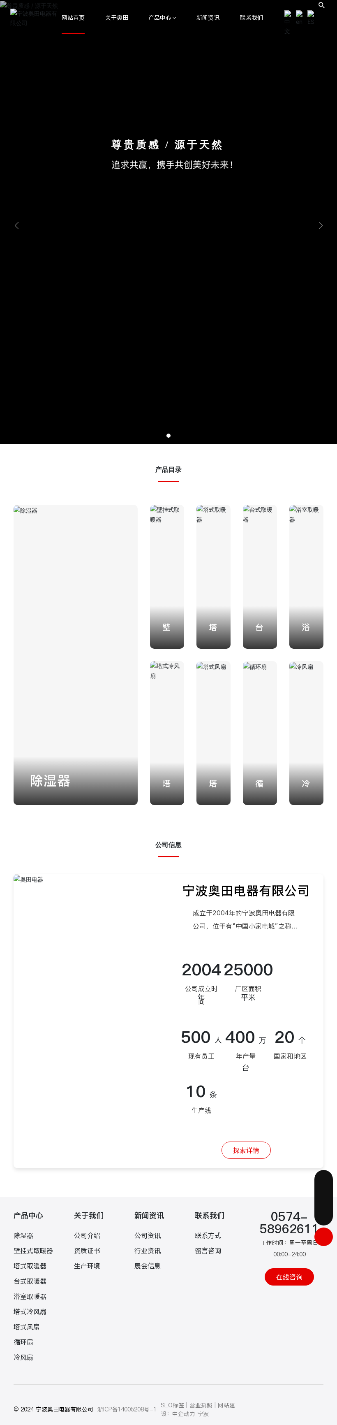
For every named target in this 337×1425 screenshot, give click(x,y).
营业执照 (200, 1405)
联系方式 (208, 1235)
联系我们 (209, 1215)
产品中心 (28, 1215)
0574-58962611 (289, 1222)
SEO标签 (172, 1405)
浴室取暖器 (30, 1296)
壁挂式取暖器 (33, 1250)
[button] (168, 436)
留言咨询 (208, 1250)
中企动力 (183, 1414)
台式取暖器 (30, 1281)
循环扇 (23, 1341)
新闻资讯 (149, 1215)
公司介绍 (87, 1235)
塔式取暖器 (30, 1265)
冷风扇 (23, 1357)
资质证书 (87, 1250)
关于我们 (89, 1215)
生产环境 (87, 1265)
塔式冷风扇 (30, 1311)
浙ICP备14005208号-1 (127, 1409)
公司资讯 (147, 1235)
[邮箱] (323, 1179)
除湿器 (50, 780)
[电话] (323, 1197)
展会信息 (147, 1265)
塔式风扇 (27, 1326)
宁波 (203, 1414)
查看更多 (41, 793)
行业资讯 (147, 1250)
